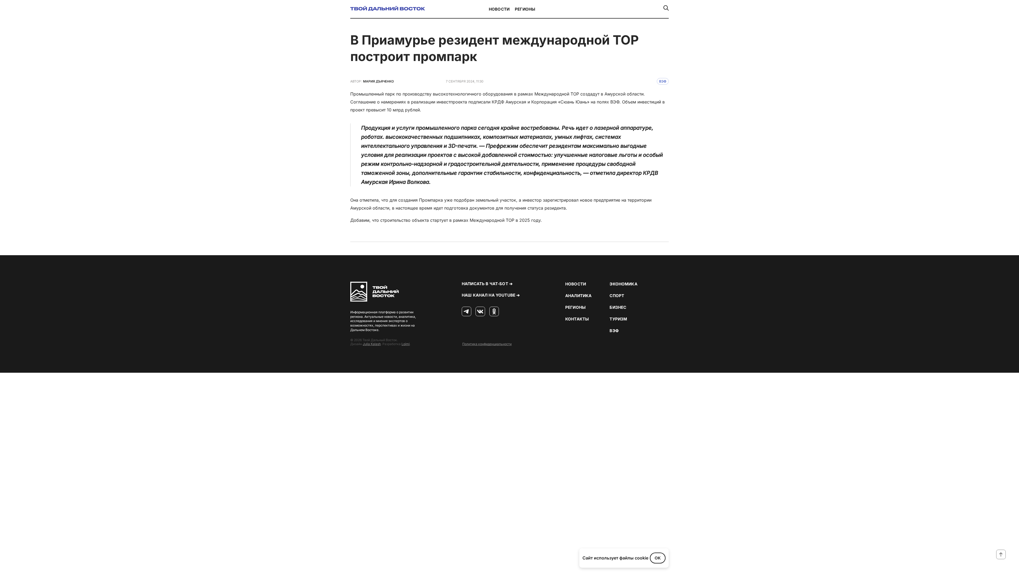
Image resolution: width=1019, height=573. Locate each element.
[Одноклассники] (494, 312)
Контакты (577, 319)
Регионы (525, 9)
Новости (499, 9)
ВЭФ (662, 81)
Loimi (405, 344)
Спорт (617, 295)
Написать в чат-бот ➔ (487, 284)
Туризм (618, 319)
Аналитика (578, 295)
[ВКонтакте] (480, 312)
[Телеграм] (466, 312)
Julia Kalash (372, 344)
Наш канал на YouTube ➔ (491, 295)
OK (658, 558)
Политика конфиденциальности (487, 344)
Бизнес (618, 307)
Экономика (623, 283)
